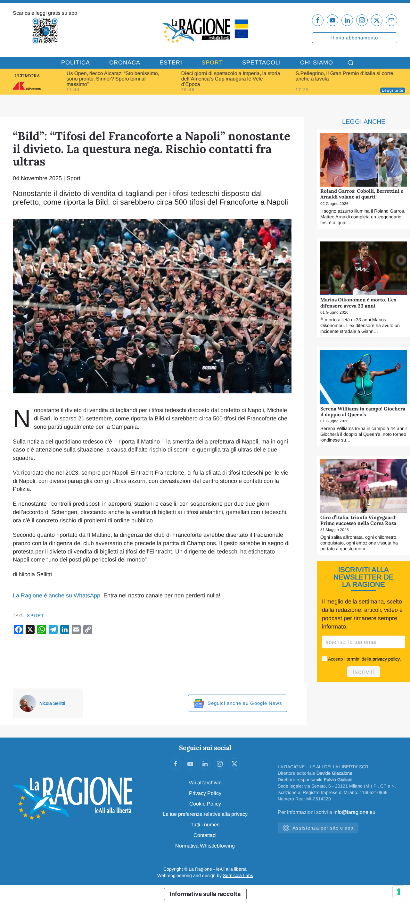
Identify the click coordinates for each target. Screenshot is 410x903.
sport (36, 615)
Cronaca (124, 62)
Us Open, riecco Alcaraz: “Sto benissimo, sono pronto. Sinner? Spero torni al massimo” (113, 79)
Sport (212, 62)
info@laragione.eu (354, 812)
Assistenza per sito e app (322, 828)
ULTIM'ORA (27, 76)
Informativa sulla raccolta (205, 893)
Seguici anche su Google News (244, 703)
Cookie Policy (205, 803)
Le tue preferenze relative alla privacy (205, 814)
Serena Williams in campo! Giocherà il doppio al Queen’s (362, 412)
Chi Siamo (316, 62)
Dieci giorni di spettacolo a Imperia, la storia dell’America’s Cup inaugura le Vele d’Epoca (230, 79)
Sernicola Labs (238, 875)
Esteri (171, 62)
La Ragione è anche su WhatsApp (56, 595)
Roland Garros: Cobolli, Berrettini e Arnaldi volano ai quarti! (361, 194)
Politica (75, 62)
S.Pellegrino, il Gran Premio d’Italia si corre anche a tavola (344, 76)
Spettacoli (261, 62)
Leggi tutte (393, 90)
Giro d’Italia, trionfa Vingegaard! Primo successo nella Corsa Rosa (358, 520)
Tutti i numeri (205, 824)
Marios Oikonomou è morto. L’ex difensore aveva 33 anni (358, 302)
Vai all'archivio (205, 782)
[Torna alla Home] (205, 30)
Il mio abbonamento (354, 37)
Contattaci (205, 835)
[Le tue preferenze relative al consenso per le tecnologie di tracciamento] (399, 892)
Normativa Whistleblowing (205, 845)
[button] (351, 63)
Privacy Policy (205, 793)
